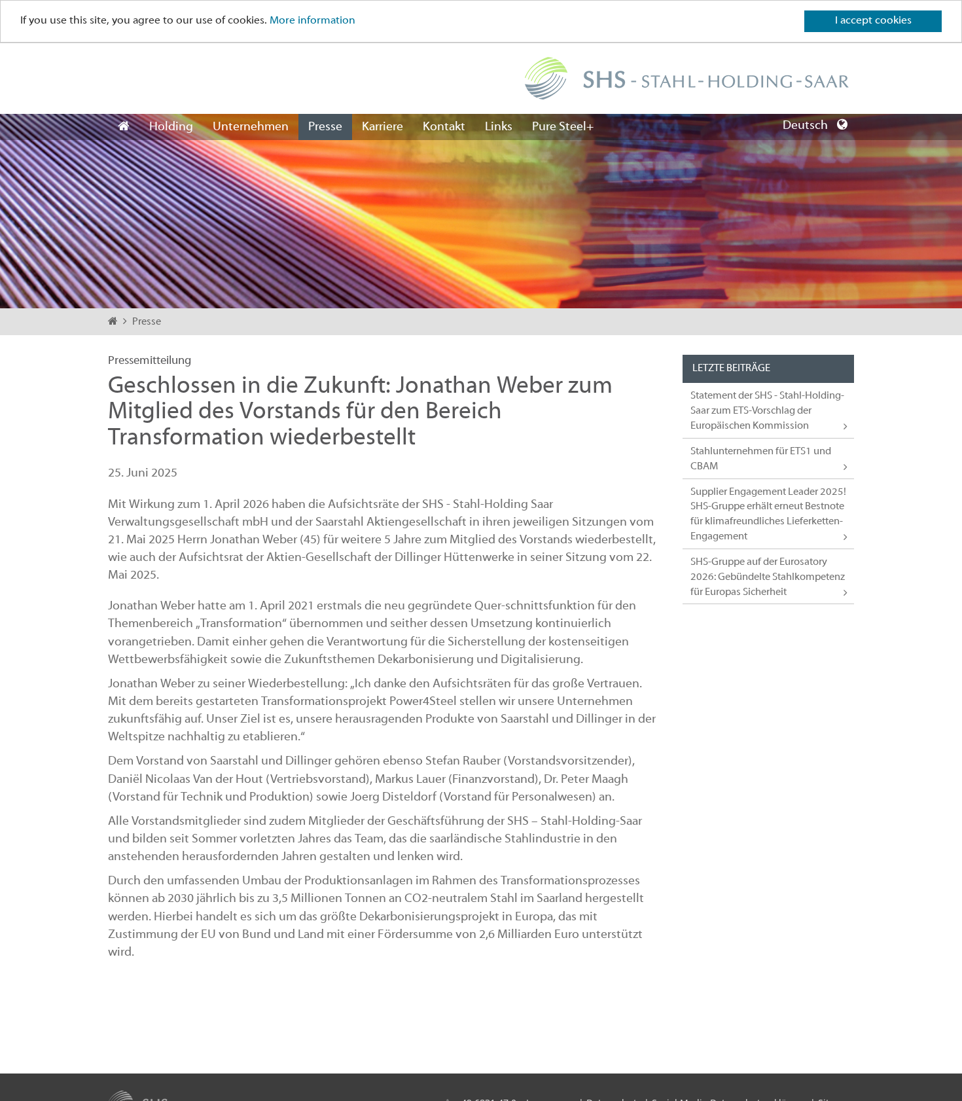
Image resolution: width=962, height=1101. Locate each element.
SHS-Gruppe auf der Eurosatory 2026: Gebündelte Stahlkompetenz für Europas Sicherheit (767, 577)
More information (312, 21)
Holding (171, 127)
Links (498, 127)
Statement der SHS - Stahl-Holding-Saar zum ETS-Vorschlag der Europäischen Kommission (767, 411)
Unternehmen (251, 127)
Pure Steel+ (563, 127)
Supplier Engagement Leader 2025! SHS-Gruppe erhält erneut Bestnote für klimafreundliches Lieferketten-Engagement (768, 515)
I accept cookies (873, 21)
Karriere (382, 127)
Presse (325, 127)
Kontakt (444, 127)
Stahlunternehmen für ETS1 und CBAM (760, 459)
